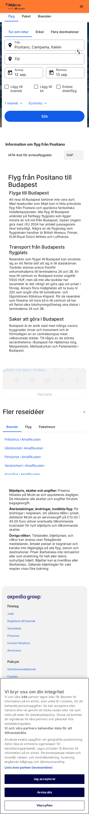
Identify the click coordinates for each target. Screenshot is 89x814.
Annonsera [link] (14, 650)
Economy (35, 103)
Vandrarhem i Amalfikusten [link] (24, 465)
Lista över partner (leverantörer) (28, 767)
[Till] (44, 58)
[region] (44, 746)
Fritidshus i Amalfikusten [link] (23, 439)
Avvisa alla (44, 792)
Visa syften (44, 805)
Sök (44, 116)
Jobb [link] (10, 613)
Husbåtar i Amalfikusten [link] (22, 474)
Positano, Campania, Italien (38, 47)
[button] (44, 411)
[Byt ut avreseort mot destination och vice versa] (78, 52)
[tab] (11, 16)
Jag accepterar (44, 779)
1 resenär (11, 103)
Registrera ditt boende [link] (21, 621)
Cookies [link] (12, 676)
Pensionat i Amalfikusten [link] (23, 457)
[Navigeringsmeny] (81, 6)
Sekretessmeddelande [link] (21, 669)
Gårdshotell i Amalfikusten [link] (24, 448)
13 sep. (62, 74)
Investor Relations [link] (18, 643)
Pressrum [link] (13, 635)
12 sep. (21, 74)
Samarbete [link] (14, 628)
